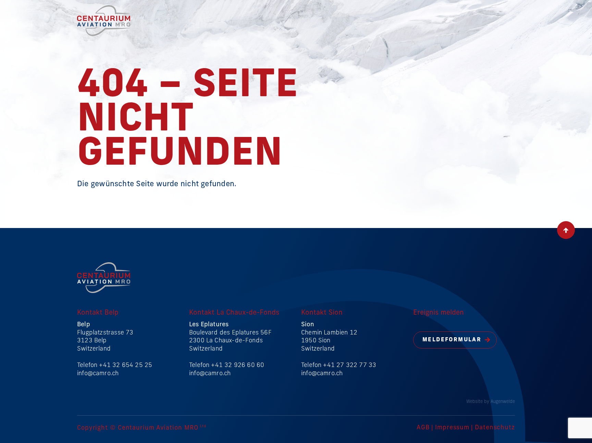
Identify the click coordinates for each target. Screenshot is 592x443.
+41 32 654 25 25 (125, 366)
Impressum (452, 428)
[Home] (103, 34)
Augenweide (503, 402)
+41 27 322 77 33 (349, 366)
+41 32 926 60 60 (237, 366)
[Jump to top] (566, 230)
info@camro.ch (98, 374)
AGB (423, 428)
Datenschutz (495, 428)
